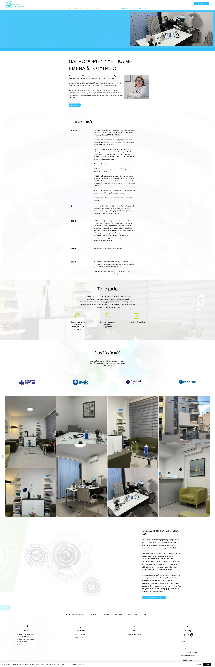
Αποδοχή (207, 664)
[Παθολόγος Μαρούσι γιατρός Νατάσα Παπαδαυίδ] (184, 635)
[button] (154, 597)
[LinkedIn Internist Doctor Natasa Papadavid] (188, 635)
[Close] (213, 664)
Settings (198, 664)
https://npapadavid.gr (188, 648)
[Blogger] (191, 635)
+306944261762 (80, 638)
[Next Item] (3, 456)
